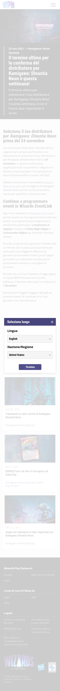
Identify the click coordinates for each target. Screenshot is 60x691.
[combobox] (27, 339)
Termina (30, 367)
